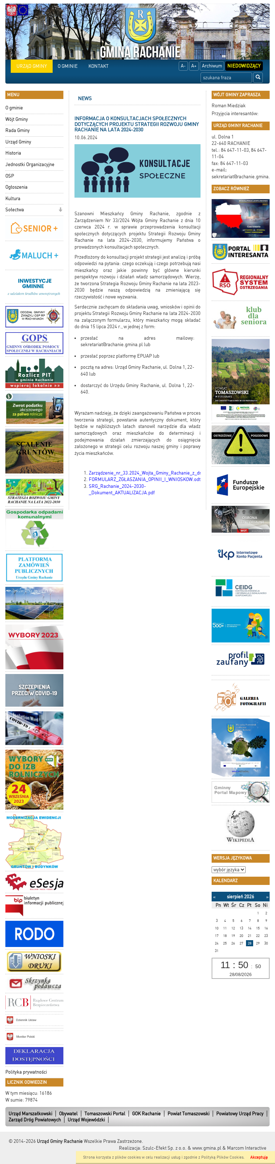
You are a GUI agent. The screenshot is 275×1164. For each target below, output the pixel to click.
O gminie (14, 107)
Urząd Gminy (18, 142)
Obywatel (68, 1113)
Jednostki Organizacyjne (29, 164)
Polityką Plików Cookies (222, 1157)
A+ (194, 66)
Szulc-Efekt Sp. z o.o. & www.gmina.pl (182, 1148)
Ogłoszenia (16, 187)
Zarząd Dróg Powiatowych (35, 1119)
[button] (60, 210)
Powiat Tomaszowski (188, 1113)
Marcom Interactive (246, 1148)
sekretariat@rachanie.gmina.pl (243, 176)
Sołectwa (14, 209)
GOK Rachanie (146, 1113)
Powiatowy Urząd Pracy (240, 1113)
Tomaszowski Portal (105, 1113)
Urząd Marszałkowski (30, 1113)
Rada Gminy (17, 130)
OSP (9, 176)
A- (183, 66)
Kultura (12, 198)
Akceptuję (259, 1157)
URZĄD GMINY (31, 66)
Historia (13, 153)
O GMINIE (68, 66)
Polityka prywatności (26, 1072)
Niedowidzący (244, 66)
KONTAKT (98, 66)
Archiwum (212, 66)
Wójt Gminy (16, 119)
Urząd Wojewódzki (86, 1119)
